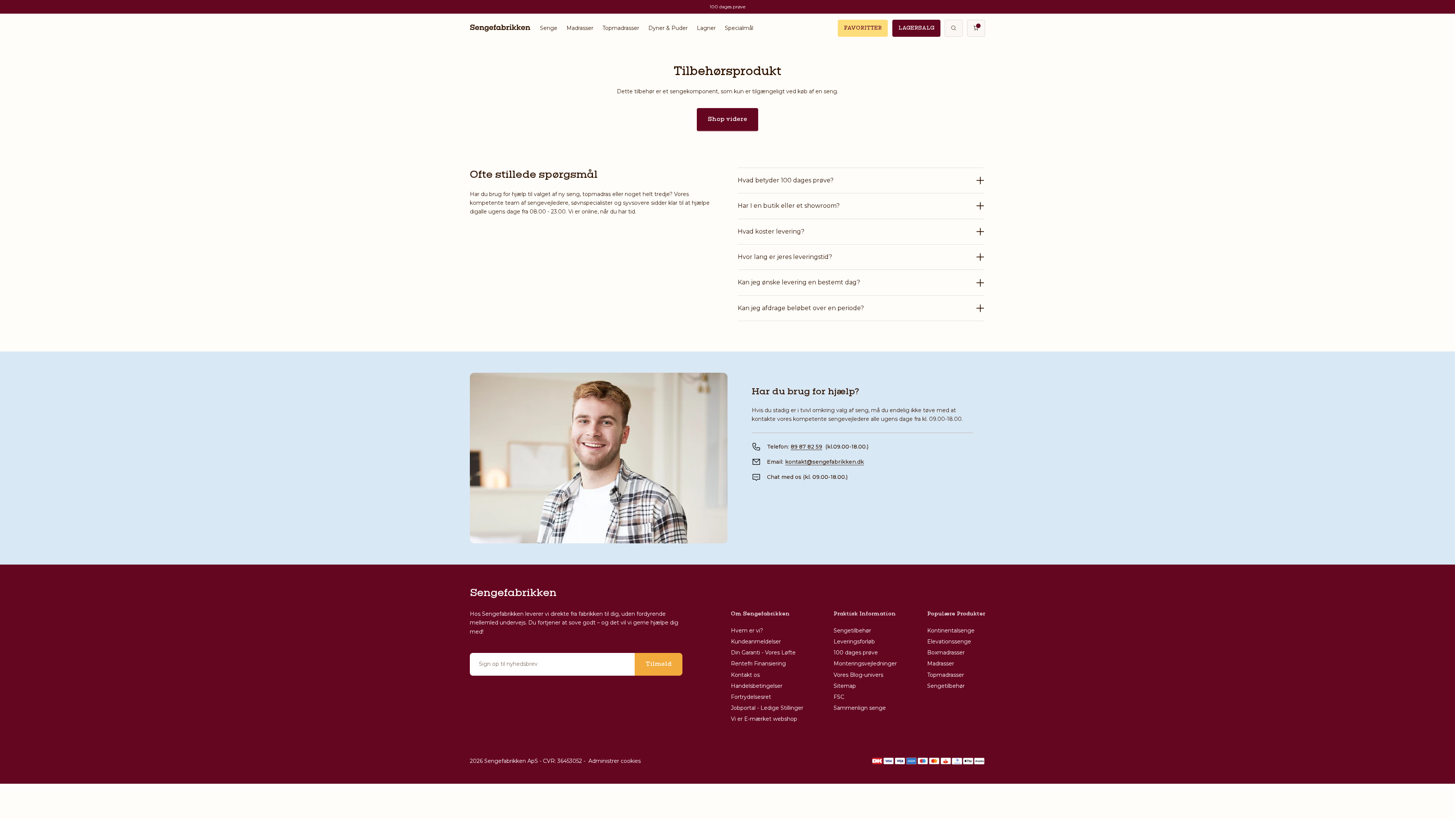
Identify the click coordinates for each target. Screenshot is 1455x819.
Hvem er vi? (747, 630)
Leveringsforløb (854, 641)
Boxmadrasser (946, 652)
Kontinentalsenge (951, 630)
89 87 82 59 (806, 446)
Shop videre (727, 119)
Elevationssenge (949, 641)
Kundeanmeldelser (756, 641)
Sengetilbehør (852, 630)
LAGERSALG (916, 28)
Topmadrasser (620, 28)
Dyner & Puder (668, 28)
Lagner (706, 28)
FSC (839, 696)
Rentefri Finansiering (758, 663)
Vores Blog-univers (858, 675)
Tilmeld (658, 664)
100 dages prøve (856, 652)
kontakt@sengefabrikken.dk (824, 461)
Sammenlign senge (860, 707)
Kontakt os (745, 675)
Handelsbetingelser (756, 685)
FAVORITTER (863, 28)
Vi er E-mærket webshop (764, 718)
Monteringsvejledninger (865, 663)
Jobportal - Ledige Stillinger (767, 707)
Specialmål (739, 28)
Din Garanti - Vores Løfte (763, 652)
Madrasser (579, 28)
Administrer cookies (614, 761)
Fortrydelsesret (751, 696)
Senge (548, 28)
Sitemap (845, 685)
